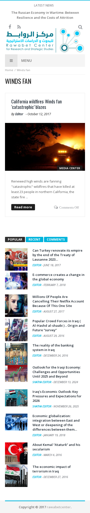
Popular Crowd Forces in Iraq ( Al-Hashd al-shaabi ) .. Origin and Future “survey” (58, 325)
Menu (26, 60)
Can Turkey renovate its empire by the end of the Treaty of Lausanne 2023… (57, 255)
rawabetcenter (59, 507)
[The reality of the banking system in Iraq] (16, 354)
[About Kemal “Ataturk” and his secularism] (16, 453)
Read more (23, 207)
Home (9, 70)
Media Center (69, 168)
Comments (56, 239)
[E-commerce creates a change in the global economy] (16, 280)
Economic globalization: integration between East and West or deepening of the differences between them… (56, 423)
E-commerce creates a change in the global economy (58, 276)
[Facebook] (9, 27)
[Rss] (19, 27)
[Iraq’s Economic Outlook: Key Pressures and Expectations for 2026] (16, 397)
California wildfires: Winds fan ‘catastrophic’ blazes (36, 104)
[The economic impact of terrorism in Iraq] (16, 475)
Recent (34, 239)
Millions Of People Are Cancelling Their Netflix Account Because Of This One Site (58, 301)
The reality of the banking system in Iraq (53, 347)
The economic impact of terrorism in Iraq (51, 468)
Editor (19, 114)
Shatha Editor (42, 382)
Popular (15, 239)
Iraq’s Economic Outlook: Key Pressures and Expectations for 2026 (57, 396)
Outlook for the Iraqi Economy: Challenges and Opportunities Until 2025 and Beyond (56, 372)
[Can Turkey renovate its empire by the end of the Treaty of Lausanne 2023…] (16, 259)
